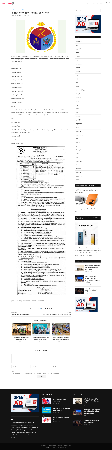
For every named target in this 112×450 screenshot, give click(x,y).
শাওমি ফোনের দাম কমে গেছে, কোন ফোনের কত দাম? (60, 400)
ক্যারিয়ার (13, 10)
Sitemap (60, 445)
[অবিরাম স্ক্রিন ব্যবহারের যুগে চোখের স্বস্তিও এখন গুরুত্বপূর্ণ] (79, 291)
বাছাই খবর (22, 10)
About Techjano (52, 445)
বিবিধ (77, 146)
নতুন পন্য (78, 116)
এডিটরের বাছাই (79, 64)
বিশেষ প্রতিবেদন (79, 150)
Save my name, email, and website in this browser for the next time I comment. (35, 373)
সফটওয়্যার (78, 172)
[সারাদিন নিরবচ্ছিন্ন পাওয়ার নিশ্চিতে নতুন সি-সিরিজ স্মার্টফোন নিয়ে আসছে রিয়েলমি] (79, 268)
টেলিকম (77, 101)
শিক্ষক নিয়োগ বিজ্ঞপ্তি (41, 300)
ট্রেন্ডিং (77, 109)
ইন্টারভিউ (78, 56)
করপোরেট (78, 67)
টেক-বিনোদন (78, 97)
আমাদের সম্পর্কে (103, 3)
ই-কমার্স (77, 53)
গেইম (77, 79)
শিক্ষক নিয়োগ (34, 300)
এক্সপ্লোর (86, 3)
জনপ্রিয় (77, 86)
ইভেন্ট (77, 60)
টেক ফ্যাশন (78, 94)
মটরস (77, 157)
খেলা (77, 75)
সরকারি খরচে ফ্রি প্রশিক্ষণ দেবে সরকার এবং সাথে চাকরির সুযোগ (61, 409)
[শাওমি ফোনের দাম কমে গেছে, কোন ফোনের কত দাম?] (46, 401)
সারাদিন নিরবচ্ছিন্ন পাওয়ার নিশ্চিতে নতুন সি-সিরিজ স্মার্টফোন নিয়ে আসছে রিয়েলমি (92, 267)
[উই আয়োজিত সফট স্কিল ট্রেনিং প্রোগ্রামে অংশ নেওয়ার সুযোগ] (21, 329)
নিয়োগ (13, 300)
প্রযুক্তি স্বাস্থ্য (79, 135)
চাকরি (77, 82)
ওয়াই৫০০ (90, 255)
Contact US (43, 445)
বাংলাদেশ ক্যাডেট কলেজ (26, 300)
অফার (77, 45)
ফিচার (77, 138)
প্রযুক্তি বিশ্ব (79, 131)
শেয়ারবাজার (78, 168)
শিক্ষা (77, 165)
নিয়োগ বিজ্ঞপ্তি (19, 300)
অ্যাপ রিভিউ (78, 49)
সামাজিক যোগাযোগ (80, 176)
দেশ (17, 10)
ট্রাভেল (77, 105)
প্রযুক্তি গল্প (78, 127)
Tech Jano (55, 447)
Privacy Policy (67, 445)
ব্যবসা (77, 153)
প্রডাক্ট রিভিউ (79, 120)
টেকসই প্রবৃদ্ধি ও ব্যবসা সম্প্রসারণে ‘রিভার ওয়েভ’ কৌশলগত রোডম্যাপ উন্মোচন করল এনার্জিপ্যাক (92, 279)
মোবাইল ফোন (95, 3)
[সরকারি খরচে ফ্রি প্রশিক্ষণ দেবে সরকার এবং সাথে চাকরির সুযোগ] (46, 410)
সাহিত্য (77, 180)
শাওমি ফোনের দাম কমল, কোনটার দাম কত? (61, 418)
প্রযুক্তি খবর (79, 124)
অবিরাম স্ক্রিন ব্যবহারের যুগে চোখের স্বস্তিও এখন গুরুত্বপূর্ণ (92, 290)
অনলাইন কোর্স (79, 41)
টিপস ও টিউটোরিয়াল (80, 90)
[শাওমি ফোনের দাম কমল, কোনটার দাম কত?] (46, 420)
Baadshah (19, 15)
